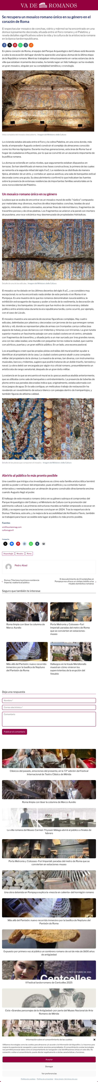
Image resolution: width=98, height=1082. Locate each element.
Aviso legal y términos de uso (65, 1079)
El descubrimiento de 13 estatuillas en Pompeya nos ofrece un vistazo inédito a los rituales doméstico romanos (74, 581)
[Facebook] (4, 45)
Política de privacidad (45, 1079)
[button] (94, 1039)
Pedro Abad (21, 565)
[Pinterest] (15, 45)
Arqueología (8, 554)
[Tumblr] (25, 45)
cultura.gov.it (8, 530)
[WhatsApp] (20, 45)
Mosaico (20, 554)
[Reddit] (31, 45)
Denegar (49, 1066)
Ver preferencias (49, 1073)
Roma (29, 554)
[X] (9, 45)
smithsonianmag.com (12, 527)
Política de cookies (28, 1079)
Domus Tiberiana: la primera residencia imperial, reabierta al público (21, 581)
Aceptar (49, 1059)
